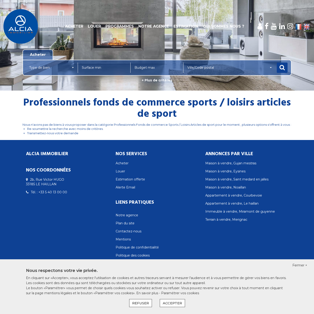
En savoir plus (147, 293)
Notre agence (153, 26)
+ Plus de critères (157, 80)
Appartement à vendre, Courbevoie (233, 195)
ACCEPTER (172, 303)
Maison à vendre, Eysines (225, 171)
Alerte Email (125, 187)
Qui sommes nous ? (223, 26)
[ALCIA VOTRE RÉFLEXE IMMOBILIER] (28, 26)
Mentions (123, 239)
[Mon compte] (259, 26)
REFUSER (140, 303)
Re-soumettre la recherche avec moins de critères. (65, 129)
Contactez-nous (128, 231)
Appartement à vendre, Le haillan (232, 203)
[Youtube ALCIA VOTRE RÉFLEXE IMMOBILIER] (274, 26)
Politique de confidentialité (137, 247)
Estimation (186, 26)
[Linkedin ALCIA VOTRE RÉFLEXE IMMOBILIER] (282, 26)
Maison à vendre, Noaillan (225, 187)
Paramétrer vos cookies (180, 293)
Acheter (74, 26)
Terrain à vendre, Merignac (226, 219)
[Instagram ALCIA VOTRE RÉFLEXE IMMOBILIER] (290, 26)
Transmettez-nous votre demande (52, 133)
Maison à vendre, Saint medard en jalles (236, 179)
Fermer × (299, 265)
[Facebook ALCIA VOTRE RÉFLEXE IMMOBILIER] (266, 26)
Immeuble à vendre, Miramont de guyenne (240, 211)
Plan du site (125, 223)
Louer (94, 26)
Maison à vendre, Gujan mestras (230, 163)
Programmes (120, 26)
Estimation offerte (130, 179)
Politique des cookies (133, 255)
